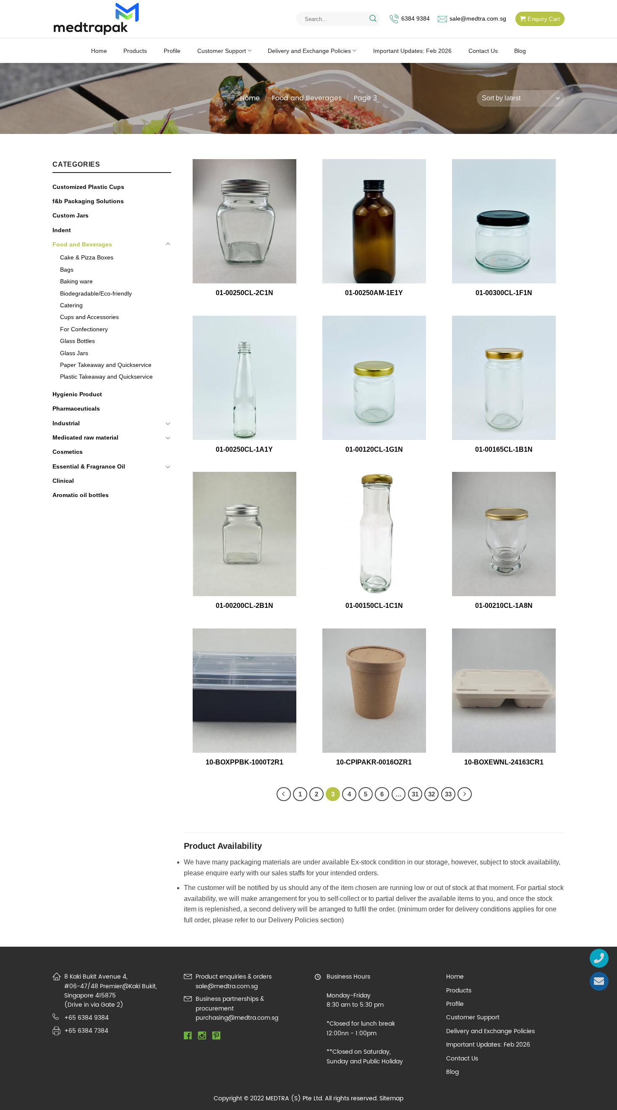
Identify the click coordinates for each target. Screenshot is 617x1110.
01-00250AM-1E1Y (374, 292)
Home (99, 50)
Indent (61, 230)
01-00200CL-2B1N (244, 605)
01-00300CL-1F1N (504, 292)
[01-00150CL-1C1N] (374, 534)
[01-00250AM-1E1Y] (374, 221)
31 (415, 794)
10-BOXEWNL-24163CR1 (504, 762)
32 (431, 794)
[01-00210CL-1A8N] (504, 534)
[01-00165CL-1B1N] (504, 378)
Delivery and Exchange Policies (309, 50)
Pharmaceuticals (76, 408)
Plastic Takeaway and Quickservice (106, 376)
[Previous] (284, 794)
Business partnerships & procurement (230, 1003)
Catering (71, 305)
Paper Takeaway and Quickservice (106, 364)
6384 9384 (415, 19)
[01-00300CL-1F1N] (504, 221)
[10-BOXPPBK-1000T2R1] (244, 690)
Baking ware (76, 281)
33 (448, 794)
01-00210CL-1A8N (504, 605)
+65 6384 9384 (86, 1018)
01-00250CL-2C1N (244, 292)
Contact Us (483, 50)
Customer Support (221, 50)
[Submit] (373, 19)
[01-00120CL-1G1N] (374, 378)
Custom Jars (70, 215)
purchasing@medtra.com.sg (237, 1018)
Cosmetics (67, 451)
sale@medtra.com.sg (478, 19)
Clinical (63, 480)
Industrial (66, 423)
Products (135, 50)
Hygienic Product (77, 394)
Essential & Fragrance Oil (88, 466)
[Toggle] (168, 244)
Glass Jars (74, 353)
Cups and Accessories (89, 317)
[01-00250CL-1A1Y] (244, 378)
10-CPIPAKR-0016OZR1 (374, 762)
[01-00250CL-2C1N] (244, 221)
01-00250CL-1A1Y (244, 449)
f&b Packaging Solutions (88, 201)
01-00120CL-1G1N (374, 449)
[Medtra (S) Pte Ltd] (96, 19)
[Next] (465, 794)
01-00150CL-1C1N (374, 605)
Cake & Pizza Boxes (86, 257)
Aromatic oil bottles (80, 495)
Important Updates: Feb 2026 (412, 50)
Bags (66, 269)
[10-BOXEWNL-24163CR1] (504, 690)
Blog (520, 50)
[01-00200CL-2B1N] (244, 534)
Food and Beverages (307, 98)
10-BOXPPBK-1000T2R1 (244, 762)
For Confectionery (84, 329)
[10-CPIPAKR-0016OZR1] (374, 690)
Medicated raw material (85, 437)
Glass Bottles (77, 341)
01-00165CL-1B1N (504, 449)
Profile (172, 50)
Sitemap (391, 1098)
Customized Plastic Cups (88, 186)
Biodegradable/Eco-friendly (96, 293)
